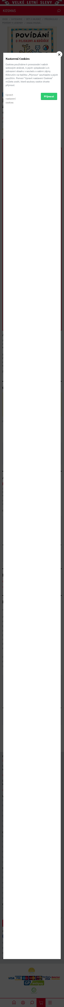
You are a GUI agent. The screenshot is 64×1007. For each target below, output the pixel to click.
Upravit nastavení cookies (11, 98)
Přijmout (49, 96)
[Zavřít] (59, 54)
